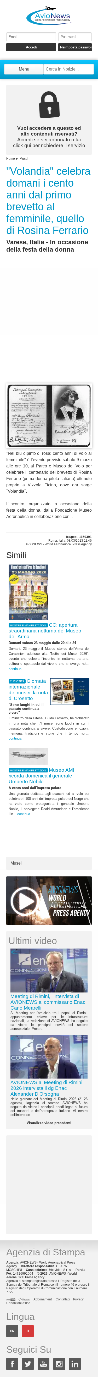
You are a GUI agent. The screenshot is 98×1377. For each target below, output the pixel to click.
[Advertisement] (49, 327)
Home (10, 159)
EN (12, 1331)
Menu (24, 69)
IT (28, 1331)
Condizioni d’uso (18, 1303)
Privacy (78, 1299)
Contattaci (63, 1299)
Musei (24, 159)
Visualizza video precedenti (49, 1123)
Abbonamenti (43, 1299)
